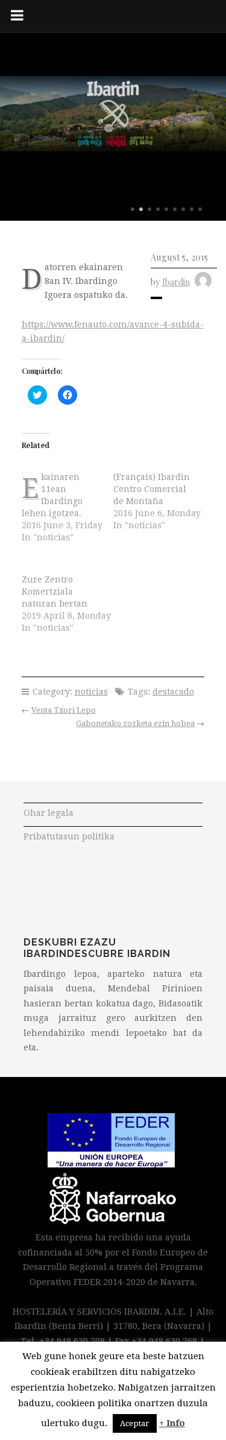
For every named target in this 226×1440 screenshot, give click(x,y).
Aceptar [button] (134, 1423)
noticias (91, 691)
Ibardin (176, 282)
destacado (173, 691)
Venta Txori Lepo (63, 710)
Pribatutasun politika (69, 836)
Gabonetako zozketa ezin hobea (135, 723)
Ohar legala (49, 813)
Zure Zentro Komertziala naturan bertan (54, 591)
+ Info (172, 1423)
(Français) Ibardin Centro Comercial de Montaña (151, 489)
